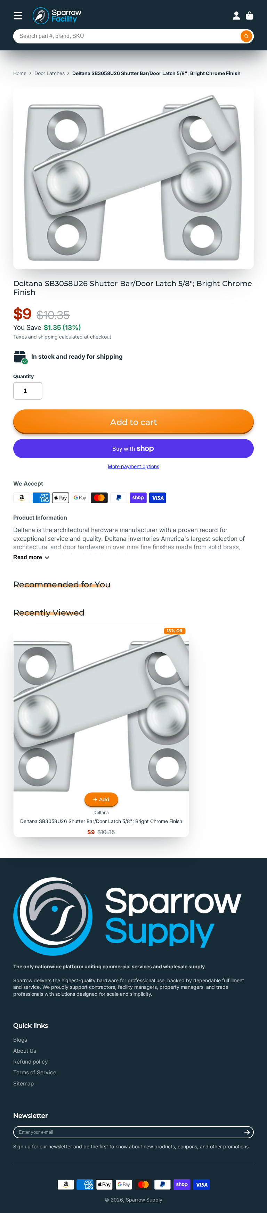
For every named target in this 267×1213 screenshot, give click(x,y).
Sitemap (23, 1083)
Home (19, 73)
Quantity (23, 376)
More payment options (133, 466)
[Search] (246, 36)
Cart (249, 15)
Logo (57, 15)
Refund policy (30, 1061)
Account (236, 15)
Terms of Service (34, 1072)
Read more (27, 557)
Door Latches (49, 73)
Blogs (20, 1039)
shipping (48, 337)
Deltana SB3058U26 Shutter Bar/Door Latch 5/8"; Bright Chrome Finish (101, 730)
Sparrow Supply (144, 1200)
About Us (24, 1051)
